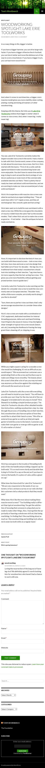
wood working (10, 563)
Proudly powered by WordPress (11, 765)
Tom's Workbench (9, 11)
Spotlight (5, 20)
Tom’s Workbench (11, 723)
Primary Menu (42, 11)
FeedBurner (27, 753)
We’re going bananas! (9, 543)
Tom (16, 37)
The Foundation (7, 728)
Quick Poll (7, 535)
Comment (5, 599)
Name (4, 628)
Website (4, 648)
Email (4, 638)
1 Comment (23, 37)
